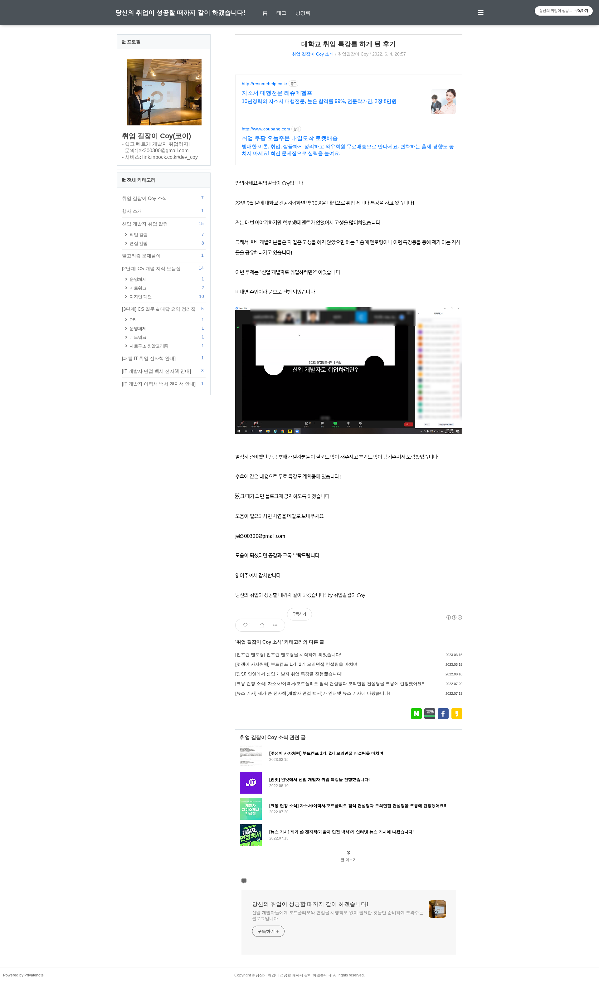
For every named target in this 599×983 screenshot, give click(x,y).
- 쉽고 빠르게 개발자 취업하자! (156, 144)
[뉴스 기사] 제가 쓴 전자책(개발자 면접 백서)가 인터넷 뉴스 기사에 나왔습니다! (312, 693)
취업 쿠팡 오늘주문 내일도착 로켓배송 (290, 138)
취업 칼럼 (166, 234)
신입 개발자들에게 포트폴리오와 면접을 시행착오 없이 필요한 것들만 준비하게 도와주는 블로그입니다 (337, 915)
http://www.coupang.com (266, 128)
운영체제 (166, 279)
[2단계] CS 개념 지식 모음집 (163, 268)
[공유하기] (262, 625)
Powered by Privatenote (23, 975)
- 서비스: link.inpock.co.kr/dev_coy (160, 157)
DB (166, 319)
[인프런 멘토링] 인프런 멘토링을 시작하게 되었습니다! (288, 654)
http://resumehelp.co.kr (264, 83)
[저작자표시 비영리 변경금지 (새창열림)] (454, 617)
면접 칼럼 (166, 243)
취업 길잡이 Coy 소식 (313, 53)
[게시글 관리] (275, 625)
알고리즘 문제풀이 (163, 255)
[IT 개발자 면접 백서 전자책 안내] (163, 371)
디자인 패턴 (166, 296)
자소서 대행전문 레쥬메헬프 (277, 93)
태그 (281, 13)
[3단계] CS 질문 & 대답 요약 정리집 (163, 309)
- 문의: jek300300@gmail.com (155, 150)
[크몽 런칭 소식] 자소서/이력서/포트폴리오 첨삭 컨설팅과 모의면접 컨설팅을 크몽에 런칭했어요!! (329, 683)
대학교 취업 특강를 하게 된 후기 (348, 43)
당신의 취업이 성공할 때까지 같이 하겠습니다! (180, 12)
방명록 (302, 13)
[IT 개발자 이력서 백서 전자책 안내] (163, 384)
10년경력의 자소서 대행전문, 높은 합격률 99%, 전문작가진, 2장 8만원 (319, 101)
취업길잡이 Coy (353, 53)
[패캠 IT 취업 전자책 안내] (163, 358)
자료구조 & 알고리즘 (166, 345)
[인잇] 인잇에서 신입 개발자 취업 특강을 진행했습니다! (289, 673)
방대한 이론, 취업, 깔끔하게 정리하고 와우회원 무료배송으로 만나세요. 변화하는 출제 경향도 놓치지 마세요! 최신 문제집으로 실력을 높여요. (348, 150)
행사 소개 (163, 211)
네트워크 (166, 287)
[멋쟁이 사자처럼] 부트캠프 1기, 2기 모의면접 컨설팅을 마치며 (296, 664)
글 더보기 (349, 860)
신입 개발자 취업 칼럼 (163, 223)
